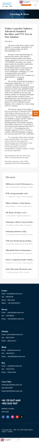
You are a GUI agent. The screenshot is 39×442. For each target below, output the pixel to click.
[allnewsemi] (3, 416)
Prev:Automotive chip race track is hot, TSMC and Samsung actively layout (17, 156)
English (26, 2)
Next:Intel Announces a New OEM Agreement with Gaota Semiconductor (17, 162)
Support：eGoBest (7, 431)
